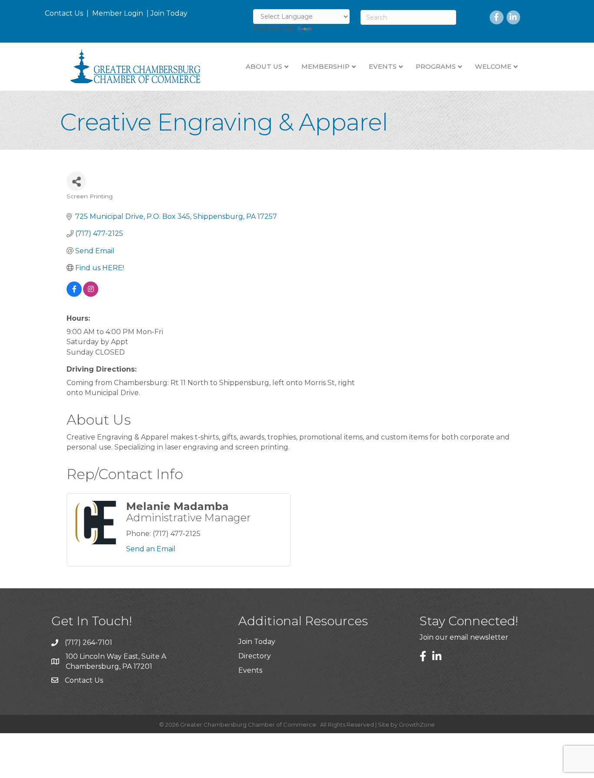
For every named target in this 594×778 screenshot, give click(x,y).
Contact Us (64, 13)
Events (250, 670)
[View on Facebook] (74, 294)
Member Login (117, 13)
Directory (254, 656)
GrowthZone (417, 724)
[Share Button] (76, 181)
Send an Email (151, 549)
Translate (330, 29)
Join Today (168, 13)
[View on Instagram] (90, 294)
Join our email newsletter (464, 637)
